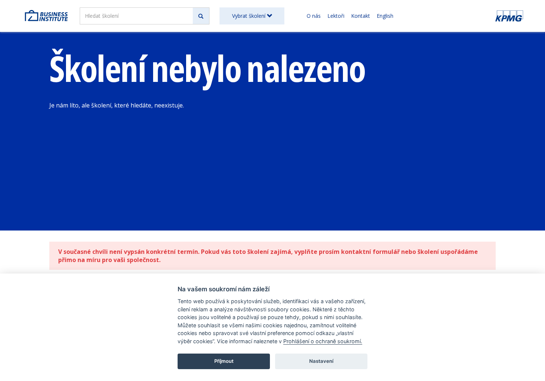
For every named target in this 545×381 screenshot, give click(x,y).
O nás (314, 15)
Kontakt (360, 15)
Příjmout (224, 361)
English (385, 15)
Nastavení (321, 361)
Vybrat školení (249, 15)
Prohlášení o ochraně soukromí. (322, 341)
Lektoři (335, 15)
